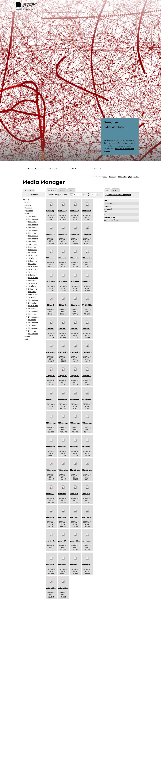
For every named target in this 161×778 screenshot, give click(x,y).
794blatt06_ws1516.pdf (55, 352)
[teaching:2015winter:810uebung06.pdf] (75, 416)
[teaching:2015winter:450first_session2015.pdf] (87, 275)
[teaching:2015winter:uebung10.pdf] (63, 558)
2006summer (33, 224)
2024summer (33, 322)
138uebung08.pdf (52, 258)
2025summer (33, 328)
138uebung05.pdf (65, 234)
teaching (112, 177)
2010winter (32, 247)
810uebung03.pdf (89, 399)
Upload (62, 190)
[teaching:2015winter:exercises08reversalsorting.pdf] (51, 511)
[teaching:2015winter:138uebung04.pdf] (51, 228)
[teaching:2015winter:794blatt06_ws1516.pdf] (51, 346)
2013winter (32, 264)
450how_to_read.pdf (54, 305)
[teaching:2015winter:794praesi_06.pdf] (75, 369)
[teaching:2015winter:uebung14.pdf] (63, 582)
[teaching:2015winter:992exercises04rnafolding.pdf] (51, 464)
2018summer (33, 289)
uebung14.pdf (63, 588)
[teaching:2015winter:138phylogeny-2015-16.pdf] (51, 204)
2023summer (33, 317)
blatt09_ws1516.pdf (53, 493)
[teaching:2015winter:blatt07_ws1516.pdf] (75, 464)
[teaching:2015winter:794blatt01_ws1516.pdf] (87, 298)
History (115, 190)
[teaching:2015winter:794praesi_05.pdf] (63, 369)
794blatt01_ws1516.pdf (91, 305)
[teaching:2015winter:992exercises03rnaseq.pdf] (87, 440)
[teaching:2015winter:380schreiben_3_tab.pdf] (51, 275)
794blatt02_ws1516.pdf (55, 328)
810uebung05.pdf (65, 423)
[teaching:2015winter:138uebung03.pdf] (87, 204)
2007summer (33, 230)
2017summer (32, 283)
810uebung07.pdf (89, 423)
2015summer (33, 272)
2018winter (32, 291)
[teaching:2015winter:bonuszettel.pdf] (63, 487)
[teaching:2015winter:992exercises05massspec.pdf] (63, 464)
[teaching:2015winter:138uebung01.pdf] (63, 204)
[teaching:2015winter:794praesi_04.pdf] (51, 369)
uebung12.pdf (87, 564)
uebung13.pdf (51, 588)
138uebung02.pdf (77, 210)
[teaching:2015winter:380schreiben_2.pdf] (87, 251)
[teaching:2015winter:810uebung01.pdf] (63, 393)
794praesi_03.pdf (89, 352)
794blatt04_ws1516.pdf (79, 328)
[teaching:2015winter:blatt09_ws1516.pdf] (51, 487)
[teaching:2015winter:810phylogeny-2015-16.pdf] (51, 393)
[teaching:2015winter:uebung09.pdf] (51, 558)
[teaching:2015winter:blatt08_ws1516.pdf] (87, 464)
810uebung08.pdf (53, 446)
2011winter (32, 252)
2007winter (32, 233)
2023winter (32, 319)
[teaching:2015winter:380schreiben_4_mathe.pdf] (63, 275)
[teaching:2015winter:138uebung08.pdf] (51, 251)
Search (71, 190)
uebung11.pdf (75, 564)
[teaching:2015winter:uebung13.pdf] (51, 582)
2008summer (33, 236)
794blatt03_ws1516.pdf (67, 328)
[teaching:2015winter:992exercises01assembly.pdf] (63, 440)
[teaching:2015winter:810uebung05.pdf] (63, 416)
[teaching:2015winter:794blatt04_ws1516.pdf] (75, 322)
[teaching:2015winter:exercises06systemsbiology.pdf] (75, 487)
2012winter (32, 258)
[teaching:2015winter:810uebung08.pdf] (51, 440)
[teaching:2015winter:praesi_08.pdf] (75, 534)
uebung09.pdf (51, 564)
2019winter (32, 297)
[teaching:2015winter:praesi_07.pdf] (63, 534)
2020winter (32, 303)
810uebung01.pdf (64, 399)
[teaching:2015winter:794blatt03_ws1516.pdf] (63, 322)
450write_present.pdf (78, 305)
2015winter (32, 275)
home (105, 177)
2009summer (33, 238)
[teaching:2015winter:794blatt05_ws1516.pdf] (87, 322)
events (28, 205)
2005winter (32, 222)
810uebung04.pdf (53, 423)
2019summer (33, 294)
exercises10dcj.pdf (77, 517)
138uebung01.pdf (64, 210)
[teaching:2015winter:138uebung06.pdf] (75, 228)
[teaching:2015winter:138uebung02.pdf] (75, 204)
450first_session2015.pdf (92, 281)
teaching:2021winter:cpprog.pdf (119, 195)
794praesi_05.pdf (65, 375)
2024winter (32, 325)
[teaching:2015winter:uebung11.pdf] (75, 558)
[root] (26, 199)
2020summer (33, 300)
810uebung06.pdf (77, 423)
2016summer (33, 277)
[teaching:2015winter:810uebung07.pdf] (87, 416)
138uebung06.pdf (77, 234)
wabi (28, 336)
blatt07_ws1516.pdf (77, 470)
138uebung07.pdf (88, 234)
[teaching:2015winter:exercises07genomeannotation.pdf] (87, 487)
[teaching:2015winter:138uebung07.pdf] (87, 228)
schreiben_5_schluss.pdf (91, 541)
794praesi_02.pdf (77, 352)
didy (27, 202)
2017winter (32, 286)
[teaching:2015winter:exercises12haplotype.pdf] (51, 534)
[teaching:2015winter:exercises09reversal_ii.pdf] (63, 511)
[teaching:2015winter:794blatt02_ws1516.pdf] (51, 322)
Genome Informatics (114, 124)
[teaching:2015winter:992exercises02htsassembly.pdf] (75, 440)
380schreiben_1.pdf (77, 258)
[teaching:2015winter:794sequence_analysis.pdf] (87, 369)
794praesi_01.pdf (64, 352)
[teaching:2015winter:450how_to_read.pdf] (51, 298)
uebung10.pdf (63, 564)
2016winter (32, 280)
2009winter (122, 177)
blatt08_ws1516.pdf (89, 470)
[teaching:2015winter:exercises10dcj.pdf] (75, 511)
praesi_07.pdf (63, 541)
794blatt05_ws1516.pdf (91, 328)
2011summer (32, 250)
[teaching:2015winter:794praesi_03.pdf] (87, 346)
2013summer (33, 261)
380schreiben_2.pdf (90, 258)
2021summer (33, 305)
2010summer (33, 244)
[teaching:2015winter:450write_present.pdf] (75, 298)
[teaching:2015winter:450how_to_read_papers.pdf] (63, 298)
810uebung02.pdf (77, 399)
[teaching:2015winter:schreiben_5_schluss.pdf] (87, 534)
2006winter (32, 227)
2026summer (33, 333)
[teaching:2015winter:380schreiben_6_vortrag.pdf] (75, 275)
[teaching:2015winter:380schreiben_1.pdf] (75, 251)
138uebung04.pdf (53, 234)
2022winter (32, 314)
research (29, 210)
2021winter (32, 308)
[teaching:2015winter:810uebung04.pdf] (51, 416)
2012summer (33, 255)
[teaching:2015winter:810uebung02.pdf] (75, 393)
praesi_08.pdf (75, 541)
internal (29, 208)
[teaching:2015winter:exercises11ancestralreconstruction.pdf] (87, 511)
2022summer (33, 311)
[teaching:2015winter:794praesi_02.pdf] (75, 346)
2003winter (32, 216)
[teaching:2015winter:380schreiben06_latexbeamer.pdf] (63, 251)
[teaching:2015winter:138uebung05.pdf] (63, 228)
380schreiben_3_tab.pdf (55, 281)
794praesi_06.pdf (77, 375)
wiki (27, 339)
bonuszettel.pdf (64, 493)
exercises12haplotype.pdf (56, 541)
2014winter (32, 269)
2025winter (32, 331)
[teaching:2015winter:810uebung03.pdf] (87, 393)
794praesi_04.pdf (53, 375)
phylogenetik (133, 177)
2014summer (33, 266)
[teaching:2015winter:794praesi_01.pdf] (63, 346)
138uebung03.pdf (89, 210)
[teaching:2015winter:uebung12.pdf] (87, 558)
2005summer (33, 219)
